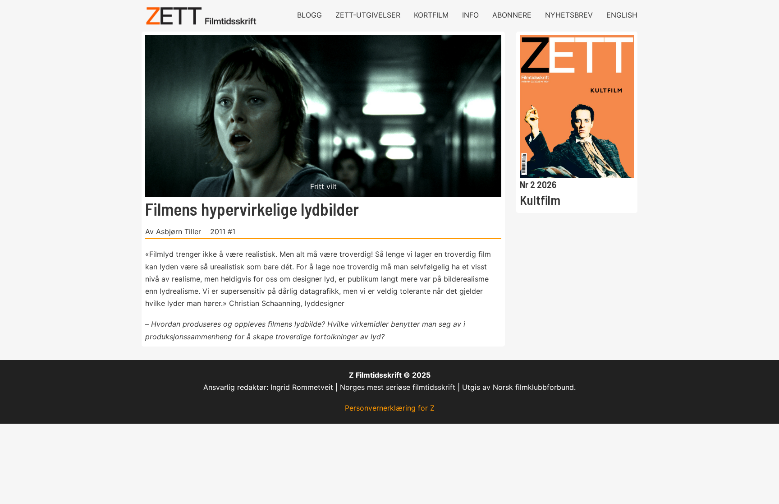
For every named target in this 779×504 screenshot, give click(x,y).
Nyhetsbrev (569, 14)
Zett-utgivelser (367, 14)
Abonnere (512, 14)
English (621, 14)
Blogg (309, 14)
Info (470, 14)
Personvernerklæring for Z (390, 407)
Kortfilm (431, 14)
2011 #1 (222, 231)
